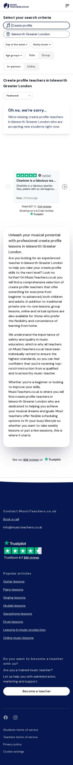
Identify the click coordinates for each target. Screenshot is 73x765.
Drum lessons (13, 622)
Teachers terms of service (20, 737)
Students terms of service (20, 730)
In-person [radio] (13, 66)
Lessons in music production (24, 630)
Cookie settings (13, 751)
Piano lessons (13, 589)
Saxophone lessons (17, 614)
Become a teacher (37, 691)
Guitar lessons (14, 581)
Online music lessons (18, 638)
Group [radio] (46, 55)
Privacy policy (12, 744)
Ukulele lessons (14, 606)
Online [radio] (31, 66)
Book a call (11, 519)
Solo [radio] (32, 55)
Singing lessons (14, 597)
